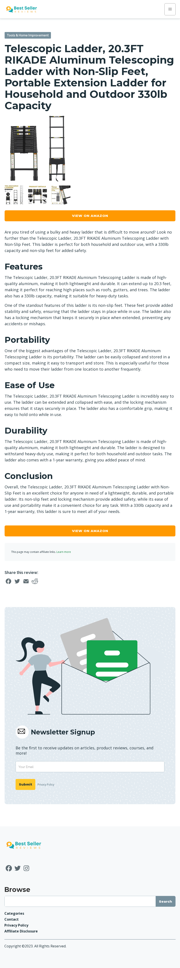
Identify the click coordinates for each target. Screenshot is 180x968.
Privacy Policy (46, 784)
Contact (11, 919)
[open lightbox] (37, 149)
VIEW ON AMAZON (90, 216)
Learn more (63, 552)
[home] (21, 9)
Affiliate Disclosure (21, 931)
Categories (14, 913)
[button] (170, 9)
